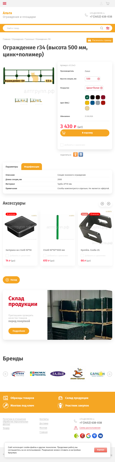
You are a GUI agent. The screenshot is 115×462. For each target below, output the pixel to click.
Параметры (12, 166)
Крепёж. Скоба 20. (90, 250)
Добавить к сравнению (75, 145)
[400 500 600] (92, 78)
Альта (7, 13)
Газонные (29, 39)
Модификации (31, 166)
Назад (14, 279)
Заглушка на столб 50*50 (19, 250)
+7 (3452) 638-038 (101, 16)
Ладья (87, 71)
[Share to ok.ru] (75, 154)
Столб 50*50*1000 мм (54, 250)
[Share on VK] (81, 154)
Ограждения (17, 39)
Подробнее (19, 330)
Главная (6, 39)
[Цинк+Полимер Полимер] (94, 87)
